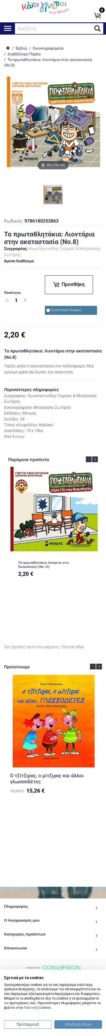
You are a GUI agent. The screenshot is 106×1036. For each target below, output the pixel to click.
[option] (53, 524)
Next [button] (95, 459)
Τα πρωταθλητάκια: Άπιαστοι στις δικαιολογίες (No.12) (43, 564)
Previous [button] (89, 459)
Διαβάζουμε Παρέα (24, 54)
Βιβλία (21, 48)
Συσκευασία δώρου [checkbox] (66, 310)
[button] (97, 28)
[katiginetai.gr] (44, 7)
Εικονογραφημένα (48, 48)
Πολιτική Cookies (37, 1008)
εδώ (80, 646)
